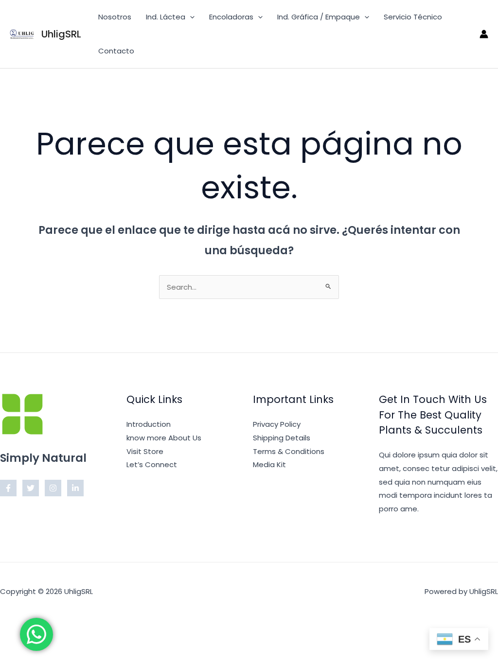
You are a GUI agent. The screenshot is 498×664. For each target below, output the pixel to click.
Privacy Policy (277, 424)
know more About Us (163, 438)
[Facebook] (8, 488)
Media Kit (269, 464)
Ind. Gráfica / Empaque (318, 17)
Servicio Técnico (413, 17)
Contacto (116, 51)
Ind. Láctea (165, 17)
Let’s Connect (151, 464)
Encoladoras (231, 17)
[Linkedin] (75, 488)
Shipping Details (281, 438)
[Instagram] (53, 488)
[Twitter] (30, 488)
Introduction (148, 424)
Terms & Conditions (288, 451)
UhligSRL (61, 34)
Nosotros (114, 17)
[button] (190, 17)
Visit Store (144, 451)
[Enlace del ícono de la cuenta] (484, 34)
